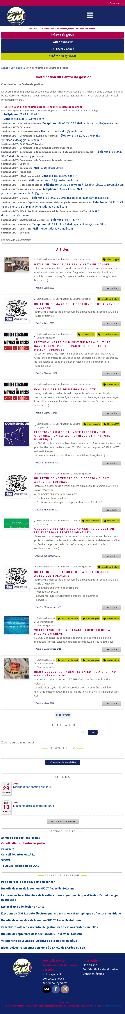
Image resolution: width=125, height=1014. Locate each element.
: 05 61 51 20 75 (76, 135)
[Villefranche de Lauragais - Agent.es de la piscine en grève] (16, 632)
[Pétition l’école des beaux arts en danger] (16, 270)
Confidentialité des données (100, 969)
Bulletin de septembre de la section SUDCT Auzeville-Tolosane (42, 934)
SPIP (95, 1005)
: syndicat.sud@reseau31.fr (86, 224)
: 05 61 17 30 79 (49, 224)
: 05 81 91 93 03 (20, 114)
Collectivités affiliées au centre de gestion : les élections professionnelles (49, 927)
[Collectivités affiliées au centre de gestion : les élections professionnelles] (16, 527)
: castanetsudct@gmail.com (61, 131)
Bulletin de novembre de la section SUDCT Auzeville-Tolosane (41, 920)
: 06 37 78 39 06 (61, 184)
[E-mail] (47, 989)
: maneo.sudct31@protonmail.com (53, 180)
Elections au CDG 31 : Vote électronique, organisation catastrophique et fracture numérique (72, 436)
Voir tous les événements (62, 821)
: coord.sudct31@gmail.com (24, 119)
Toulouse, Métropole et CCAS (20, 866)
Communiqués (88, 334)
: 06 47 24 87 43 (60, 189)
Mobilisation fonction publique (32, 787)
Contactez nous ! (63, 49)
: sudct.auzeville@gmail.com (97, 123)
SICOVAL (6, 860)
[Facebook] (56, 989)
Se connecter (117, 3)
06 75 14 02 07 (17, 206)
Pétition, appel (113, 259)
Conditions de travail (69, 618)
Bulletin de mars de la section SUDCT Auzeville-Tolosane (38, 888)
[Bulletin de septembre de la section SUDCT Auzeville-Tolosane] (16, 589)
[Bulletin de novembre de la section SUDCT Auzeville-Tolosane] (16, 496)
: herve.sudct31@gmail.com (53, 228)
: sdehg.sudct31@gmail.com (46, 206)
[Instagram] (65, 989)
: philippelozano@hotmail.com (86, 198)
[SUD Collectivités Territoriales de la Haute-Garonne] (16, 24)
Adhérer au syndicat (62, 56)
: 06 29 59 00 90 (47, 198)
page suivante (63, 714)
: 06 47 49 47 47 (66, 219)
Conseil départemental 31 (18, 854)
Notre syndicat (63, 42)
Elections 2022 (113, 424)
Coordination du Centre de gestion (73, 258)
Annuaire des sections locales (20, 837)
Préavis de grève (62, 35)
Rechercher (62, 725)
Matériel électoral (93, 520)
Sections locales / (46, 258)
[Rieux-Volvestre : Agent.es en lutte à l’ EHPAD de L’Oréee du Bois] (16, 677)
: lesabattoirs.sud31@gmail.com (101, 184)
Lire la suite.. (111, 288)
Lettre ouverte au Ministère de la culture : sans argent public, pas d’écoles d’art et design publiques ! (73, 346)
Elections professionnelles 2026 (33, 805)
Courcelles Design (111, 1005)
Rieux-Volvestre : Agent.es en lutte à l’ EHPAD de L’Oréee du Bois (43, 947)
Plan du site (89, 965)
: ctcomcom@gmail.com (27, 156)
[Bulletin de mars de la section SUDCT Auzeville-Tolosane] (16, 321)
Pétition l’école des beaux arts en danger (72, 264)
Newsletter (62, 748)
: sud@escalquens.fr (49, 167)
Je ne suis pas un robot (18, 742)
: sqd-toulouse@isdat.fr (59, 176)
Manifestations (113, 384)
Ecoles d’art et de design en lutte (65, 389)
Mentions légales (93, 974)
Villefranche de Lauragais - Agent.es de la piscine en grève (39, 941)
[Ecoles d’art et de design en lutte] (16, 399)
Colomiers (7, 849)
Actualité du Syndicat (110, 299)
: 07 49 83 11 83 (59, 123)
